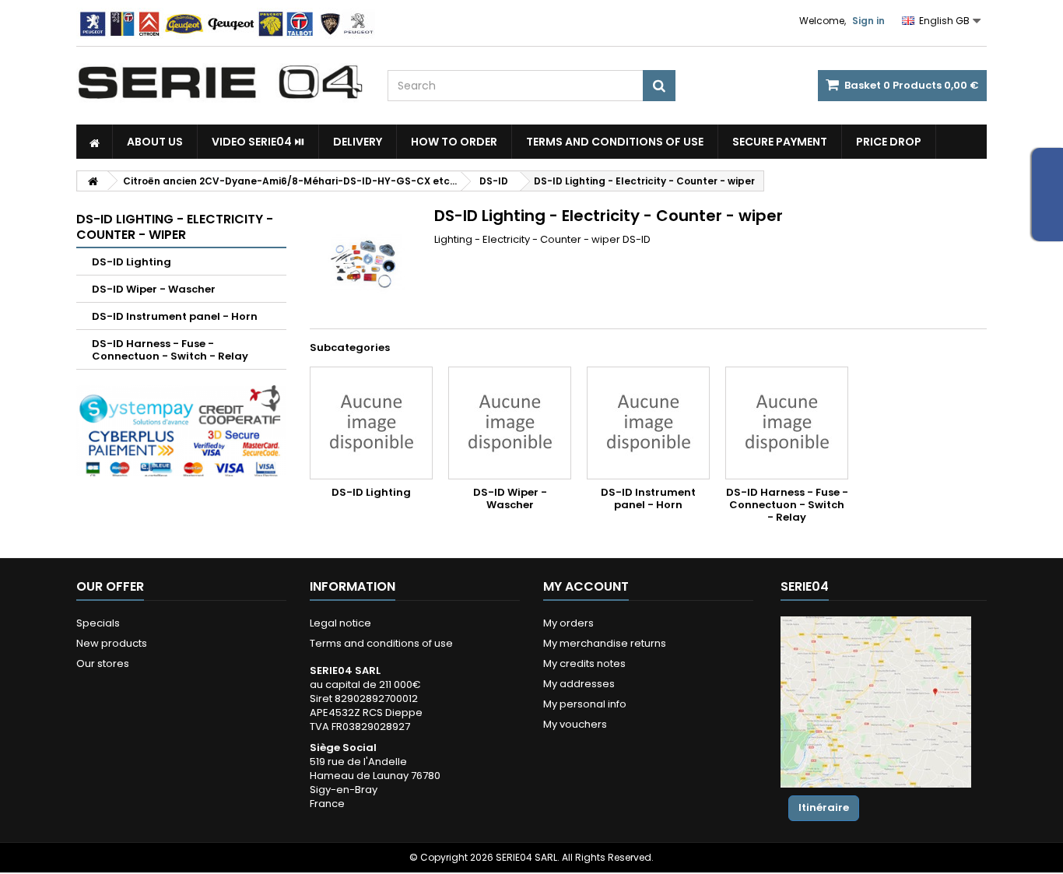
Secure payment (779, 141)
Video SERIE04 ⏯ (258, 141)
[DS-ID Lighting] (371, 423)
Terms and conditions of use (614, 141)
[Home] (94, 142)
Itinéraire (823, 807)
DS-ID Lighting (131, 261)
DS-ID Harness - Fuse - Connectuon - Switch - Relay (170, 349)
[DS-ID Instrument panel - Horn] (648, 423)
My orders (568, 623)
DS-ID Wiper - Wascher (154, 289)
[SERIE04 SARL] (220, 82)
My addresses (579, 683)
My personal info (584, 704)
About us (155, 141)
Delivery (357, 141)
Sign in (868, 20)
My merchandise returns (604, 643)
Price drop (888, 141)
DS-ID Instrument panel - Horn (175, 316)
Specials (98, 623)
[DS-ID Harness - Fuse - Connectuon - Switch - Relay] (786, 423)
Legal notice (340, 623)
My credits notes (584, 663)
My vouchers (575, 724)
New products (111, 643)
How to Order (454, 141)
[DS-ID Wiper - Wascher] (509, 423)
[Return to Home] (92, 181)
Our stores (102, 663)
